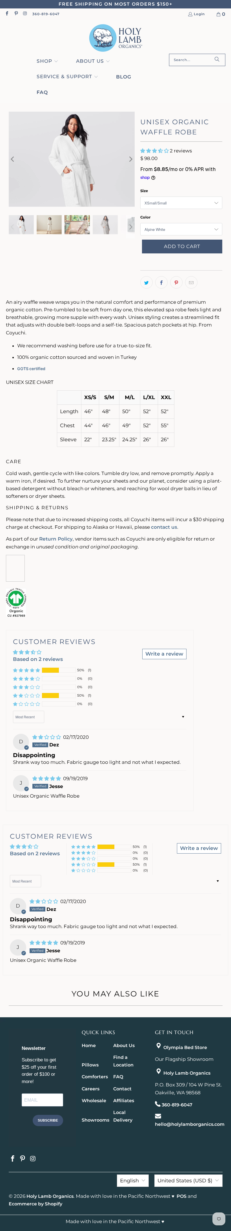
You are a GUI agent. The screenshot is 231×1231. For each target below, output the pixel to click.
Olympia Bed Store (185, 1047)
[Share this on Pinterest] (176, 282)
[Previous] (12, 159)
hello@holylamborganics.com (190, 1124)
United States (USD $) (184, 1181)
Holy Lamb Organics (186, 1073)
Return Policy (56, 539)
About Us (124, 1045)
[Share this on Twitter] (146, 282)
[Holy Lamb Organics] (116, 38)
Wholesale (94, 1100)
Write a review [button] (164, 654)
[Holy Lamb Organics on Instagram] (25, 14)
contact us (164, 527)
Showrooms (95, 1120)
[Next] (130, 159)
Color (145, 217)
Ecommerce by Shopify (35, 1204)
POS (181, 1196)
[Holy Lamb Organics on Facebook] (6, 14)
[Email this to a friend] (191, 282)
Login (199, 14)
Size (144, 190)
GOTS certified (31, 368)
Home (89, 1045)
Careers (90, 1089)
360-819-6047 (45, 14)
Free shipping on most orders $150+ (115, 4)
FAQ (118, 1076)
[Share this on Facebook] (161, 282)
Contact (122, 1089)
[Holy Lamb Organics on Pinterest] (15, 14)
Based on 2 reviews (38, 659)
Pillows (90, 1065)
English (129, 1181)
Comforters (95, 1076)
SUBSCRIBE (48, 1120)
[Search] (216, 60)
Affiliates (123, 1100)
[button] (47, 61)
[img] (47, 737)
